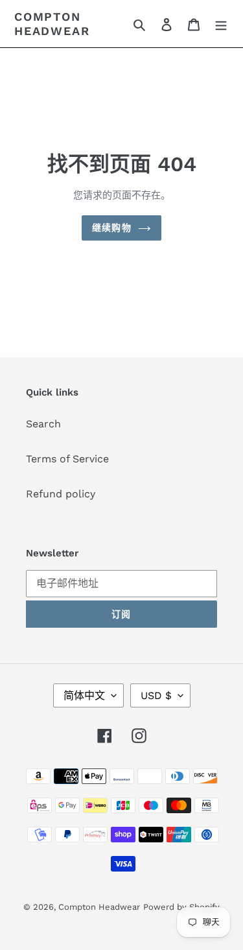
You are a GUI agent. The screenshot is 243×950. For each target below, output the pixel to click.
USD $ (156, 695)
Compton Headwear (51, 24)
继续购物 (111, 227)
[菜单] (221, 24)
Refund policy (60, 494)
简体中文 (84, 695)
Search (43, 424)
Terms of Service (67, 459)
